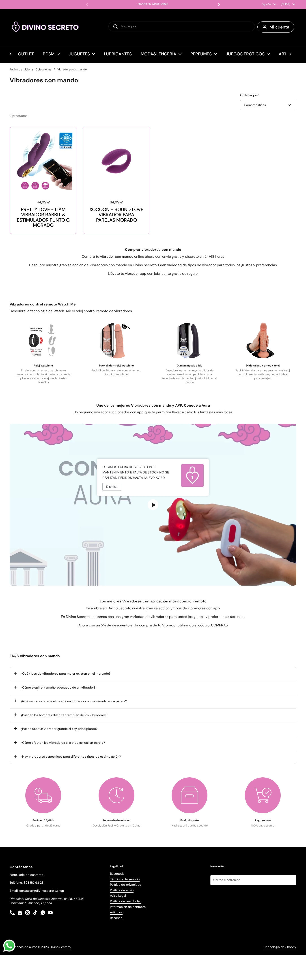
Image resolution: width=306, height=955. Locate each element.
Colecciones (43, 69)
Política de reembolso (125, 901)
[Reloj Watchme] (43, 340)
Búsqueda (117, 874)
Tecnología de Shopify (280, 947)
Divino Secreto (60, 947)
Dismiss (111, 486)
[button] (153, 674)
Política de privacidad (125, 885)
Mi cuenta (279, 27)
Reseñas (116, 918)
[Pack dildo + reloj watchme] (116, 340)
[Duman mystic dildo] (189, 340)
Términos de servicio (125, 879)
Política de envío (122, 890)
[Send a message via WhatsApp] (9, 946)
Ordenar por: (249, 95)
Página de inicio (20, 69)
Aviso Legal (118, 896)
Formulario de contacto (26, 875)
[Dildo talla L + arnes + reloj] (263, 340)
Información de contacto (128, 907)
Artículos (116, 912)
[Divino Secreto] (45, 27)
